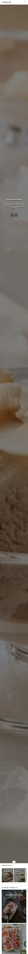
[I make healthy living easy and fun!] (6, 2)
